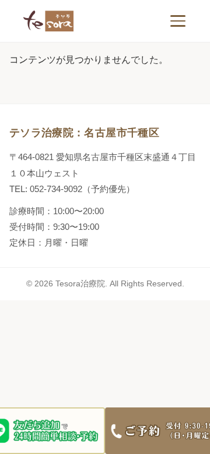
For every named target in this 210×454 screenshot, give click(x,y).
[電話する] (157, 430)
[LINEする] (52, 430)
